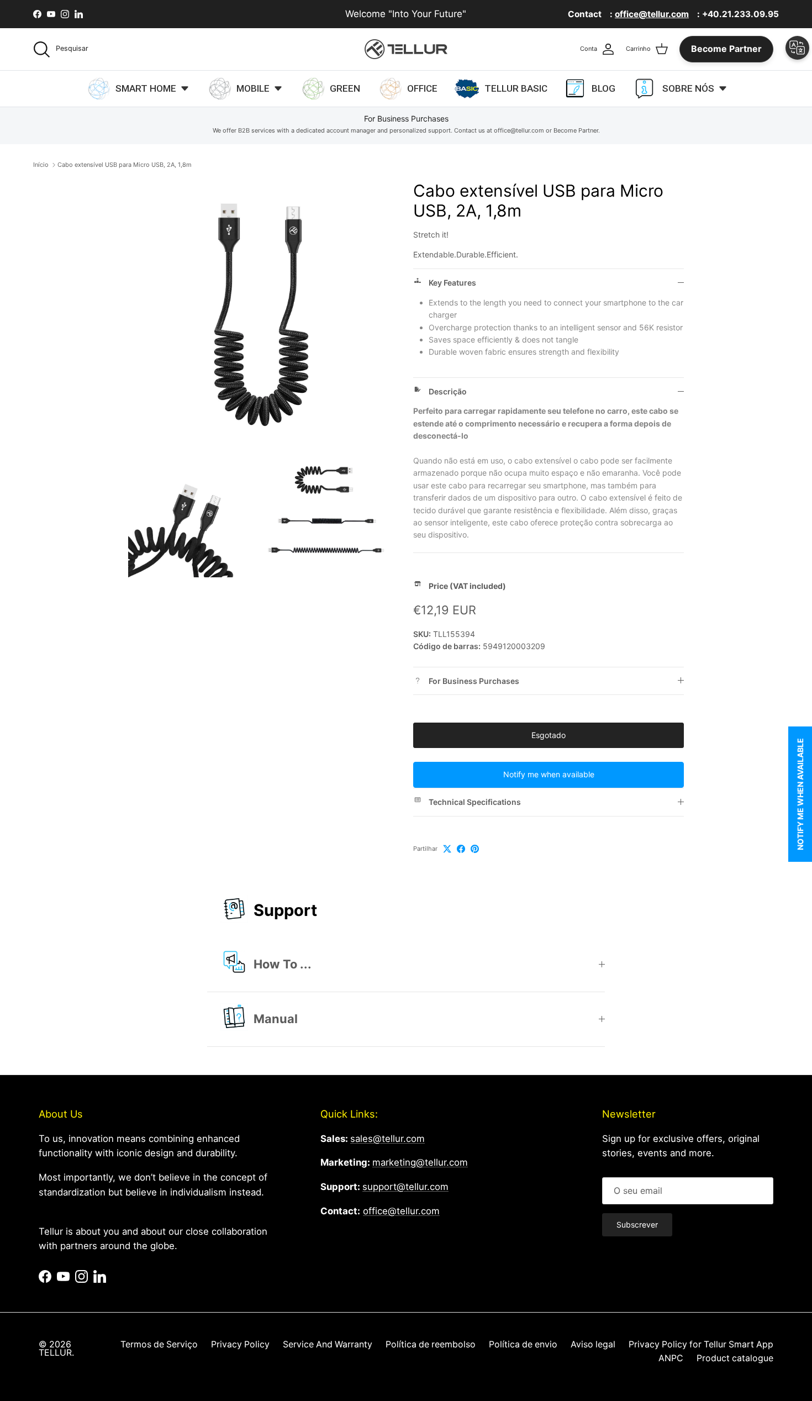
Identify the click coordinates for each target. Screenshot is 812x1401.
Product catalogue (735, 1358)
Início (41, 164)
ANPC (670, 1358)
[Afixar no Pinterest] (475, 849)
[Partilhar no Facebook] (461, 849)
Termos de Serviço (159, 1344)
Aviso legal (593, 1344)
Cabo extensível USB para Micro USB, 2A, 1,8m (124, 164)
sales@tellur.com (387, 1138)
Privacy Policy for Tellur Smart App (701, 1344)
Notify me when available (548, 774)
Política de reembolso (431, 1344)
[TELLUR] (406, 49)
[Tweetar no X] (447, 849)
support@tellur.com (405, 1186)
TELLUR (55, 1352)
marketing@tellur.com (420, 1162)
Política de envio (523, 1344)
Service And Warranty (327, 1344)
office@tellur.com (401, 1210)
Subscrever (637, 1224)
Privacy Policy (240, 1344)
